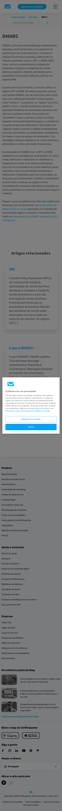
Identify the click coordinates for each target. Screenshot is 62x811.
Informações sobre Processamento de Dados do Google (27, 411)
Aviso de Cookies (42, 408)
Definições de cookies (31, 419)
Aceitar (31, 427)
